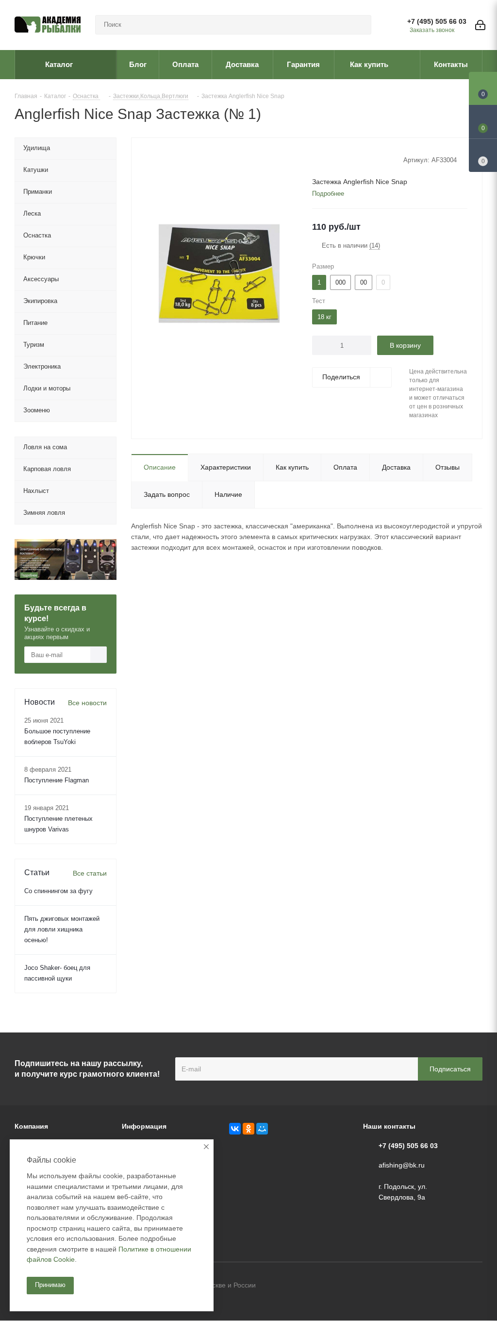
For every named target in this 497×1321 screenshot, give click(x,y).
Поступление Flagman (56, 780)
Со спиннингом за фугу (58, 891)
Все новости (87, 703)
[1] (316, 159)
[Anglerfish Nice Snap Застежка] (219, 273)
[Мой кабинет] (480, 25)
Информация (144, 1126)
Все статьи (90, 873)
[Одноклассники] (248, 1129)
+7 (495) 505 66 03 (436, 21)
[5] (353, 159)
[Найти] (359, 24)
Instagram (475, 1286)
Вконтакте (426, 1286)
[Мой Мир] (262, 1129)
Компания (31, 1126)
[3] (335, 159)
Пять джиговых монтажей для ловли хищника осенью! (61, 929)
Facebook (451, 1286)
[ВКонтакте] (235, 1129)
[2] (326, 159)
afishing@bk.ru (402, 1165)
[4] (344, 159)
